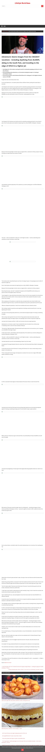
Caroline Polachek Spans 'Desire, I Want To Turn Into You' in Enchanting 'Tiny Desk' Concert (25, 669)
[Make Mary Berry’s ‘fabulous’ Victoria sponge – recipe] (22, 727)
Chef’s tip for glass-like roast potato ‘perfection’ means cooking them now (16, 700)
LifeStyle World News (22, 3)
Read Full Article (8, 662)
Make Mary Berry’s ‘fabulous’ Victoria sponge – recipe (12, 728)
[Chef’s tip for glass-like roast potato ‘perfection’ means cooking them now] (22, 699)
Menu (5, 26)
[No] (43, 748)
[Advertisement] (22, 16)
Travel (6, 31)
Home (3, 31)
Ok (22, 749)
